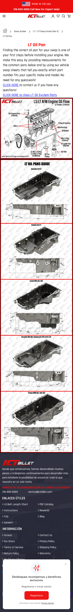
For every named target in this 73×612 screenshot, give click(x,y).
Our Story (9, 541)
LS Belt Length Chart (15, 504)
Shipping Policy (47, 547)
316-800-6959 (10, 492)
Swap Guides (20, 31)
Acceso (7, 535)
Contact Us (45, 535)
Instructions (10, 510)
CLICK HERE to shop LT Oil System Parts (30, 95)
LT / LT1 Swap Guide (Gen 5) (46, 31)
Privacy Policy (46, 541)
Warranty (44, 553)
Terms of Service (13, 547)
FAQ (5, 516)
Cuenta (52, 16)
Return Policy (11, 553)
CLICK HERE (11, 85)
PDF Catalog (46, 504)
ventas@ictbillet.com (40, 492)
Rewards (44, 510)
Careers (8, 522)
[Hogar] (36, 16)
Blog (41, 516)
